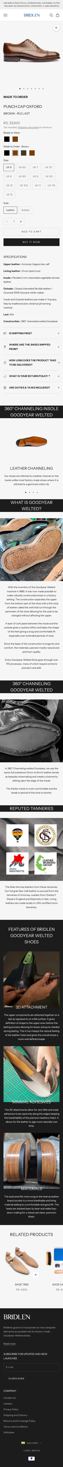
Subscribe (17, 1378)
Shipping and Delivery (15, 1415)
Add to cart (31, 231)
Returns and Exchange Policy (19, 1420)
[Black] (7, 139)
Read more (10, 1343)
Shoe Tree (22, 1284)
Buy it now (31, 242)
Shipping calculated (28, 127)
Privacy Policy (11, 1409)
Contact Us (10, 1397)
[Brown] (15, 139)
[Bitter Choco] (23, 153)
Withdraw (9, 1432)
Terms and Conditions (16, 1426)
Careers (8, 1403)
